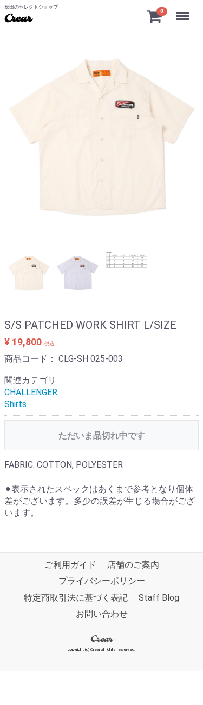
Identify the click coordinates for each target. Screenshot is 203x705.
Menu (184, 10)
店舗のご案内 (133, 565)
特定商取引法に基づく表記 (76, 597)
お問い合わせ (102, 614)
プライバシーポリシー (101, 581)
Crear (17, 18)
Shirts (15, 404)
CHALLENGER (30, 392)
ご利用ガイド (70, 565)
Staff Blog (159, 597)
